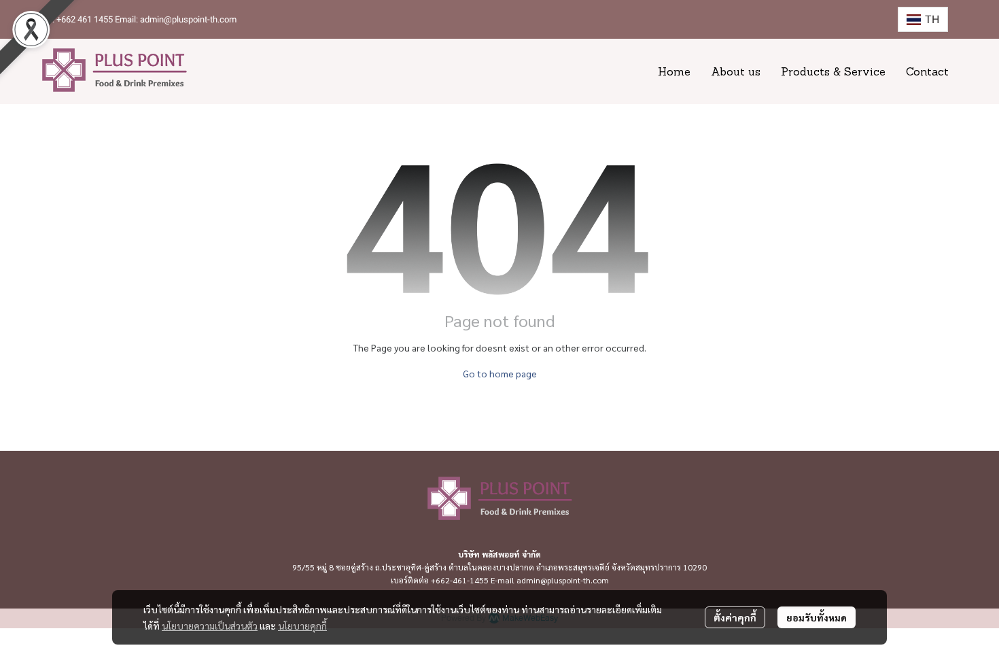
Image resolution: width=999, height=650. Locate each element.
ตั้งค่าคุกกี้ (735, 617)
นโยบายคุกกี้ (302, 625)
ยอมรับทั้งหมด (816, 617)
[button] (923, 19)
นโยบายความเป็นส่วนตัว (210, 625)
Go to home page (500, 373)
